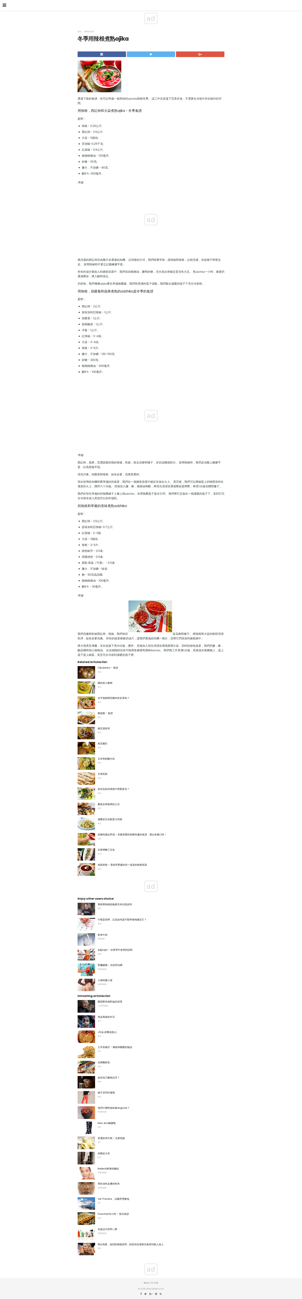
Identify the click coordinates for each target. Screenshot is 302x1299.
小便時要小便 (105, 980)
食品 (79, 31)
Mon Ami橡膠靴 (107, 1123)
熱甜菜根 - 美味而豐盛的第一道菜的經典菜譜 (122, 865)
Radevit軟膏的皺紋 (108, 1168)
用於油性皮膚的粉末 (109, 1183)
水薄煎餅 (102, 774)
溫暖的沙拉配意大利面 (110, 819)
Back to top (151, 1282)
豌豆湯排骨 (104, 728)
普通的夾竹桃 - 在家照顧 (111, 1138)
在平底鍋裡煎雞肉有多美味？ (114, 698)
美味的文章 (89, 31)
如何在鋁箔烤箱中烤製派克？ (114, 789)
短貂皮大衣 (104, 1153)
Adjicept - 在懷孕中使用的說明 (115, 950)
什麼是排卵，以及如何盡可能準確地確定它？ (122, 919)
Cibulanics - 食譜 (108, 667)
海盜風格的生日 (106, 1017)
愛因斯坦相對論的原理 (110, 1001)
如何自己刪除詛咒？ (109, 1077)
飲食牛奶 (102, 935)
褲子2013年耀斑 (106, 1092)
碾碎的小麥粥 (105, 683)
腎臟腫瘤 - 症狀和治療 (110, 965)
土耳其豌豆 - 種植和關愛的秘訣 (115, 1047)
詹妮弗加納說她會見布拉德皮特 (115, 904)
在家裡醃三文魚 (106, 849)
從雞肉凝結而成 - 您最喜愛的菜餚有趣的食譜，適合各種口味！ (132, 834)
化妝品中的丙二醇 (107, 1229)
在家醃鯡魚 (104, 1062)
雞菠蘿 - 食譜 (105, 713)
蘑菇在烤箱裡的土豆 (109, 804)
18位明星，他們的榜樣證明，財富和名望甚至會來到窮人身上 (131, 1244)
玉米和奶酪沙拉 (106, 758)
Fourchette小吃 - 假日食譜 (113, 1214)
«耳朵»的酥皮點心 (107, 1032)
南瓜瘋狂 (102, 743)
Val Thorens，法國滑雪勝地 (113, 1199)
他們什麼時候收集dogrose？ (114, 1108)
